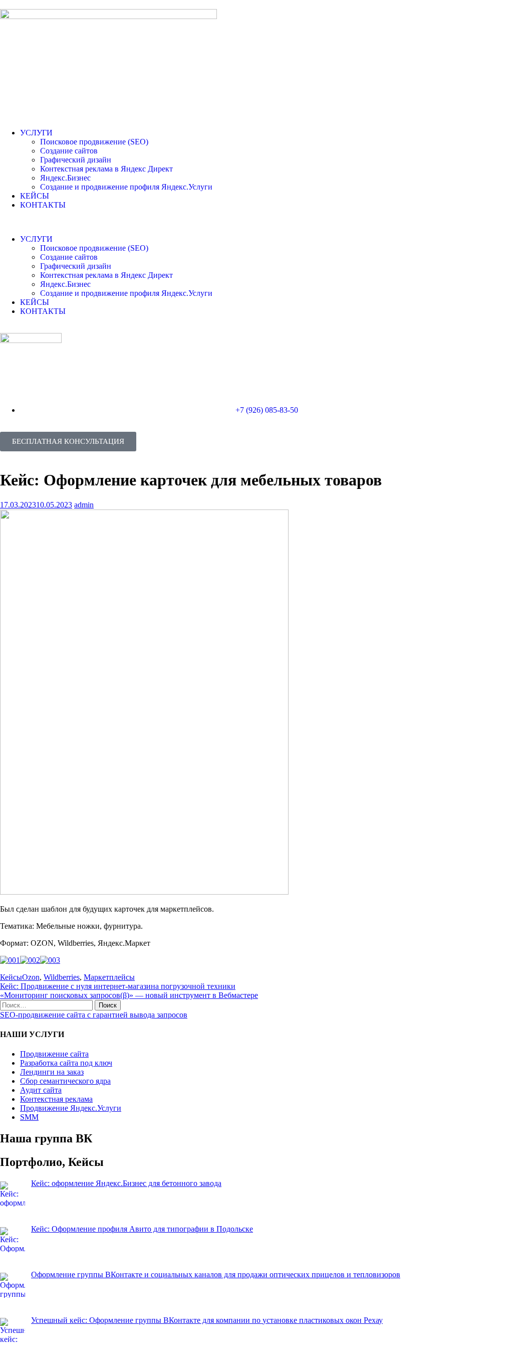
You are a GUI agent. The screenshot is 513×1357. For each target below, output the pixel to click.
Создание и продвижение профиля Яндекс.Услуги (126, 187)
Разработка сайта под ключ (66, 1063)
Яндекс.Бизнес (65, 178)
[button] (256, 222)
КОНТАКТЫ (43, 205)
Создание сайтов (69, 150)
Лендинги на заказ (52, 1072)
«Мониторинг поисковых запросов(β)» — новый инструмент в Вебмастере (129, 995)
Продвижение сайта (54, 1054)
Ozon (31, 977)
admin (84, 504)
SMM (29, 1117)
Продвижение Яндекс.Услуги (70, 1108)
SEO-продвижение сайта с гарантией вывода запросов (93, 1014)
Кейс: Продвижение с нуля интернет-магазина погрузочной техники (117, 986)
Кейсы (11, 977)
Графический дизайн (75, 159)
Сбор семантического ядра (65, 1081)
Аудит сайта (41, 1090)
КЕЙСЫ (34, 196)
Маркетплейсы (109, 977)
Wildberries (62, 977)
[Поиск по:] (47, 1004)
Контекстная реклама (56, 1099)
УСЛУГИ (36, 132)
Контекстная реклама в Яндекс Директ (106, 168)
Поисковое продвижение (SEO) (94, 141)
